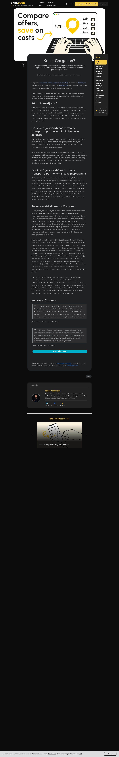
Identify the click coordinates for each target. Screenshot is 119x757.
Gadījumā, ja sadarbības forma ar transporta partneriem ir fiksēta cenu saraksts (100, 71)
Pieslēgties (103, 4)
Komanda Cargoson (98, 101)
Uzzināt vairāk (52, 754)
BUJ (88, 377)
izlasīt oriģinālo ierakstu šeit (64, 363)
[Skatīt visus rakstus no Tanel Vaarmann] (36, 398)
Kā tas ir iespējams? (99, 62)
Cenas (40, 5)
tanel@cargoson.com (72, 365)
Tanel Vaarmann (41, 75)
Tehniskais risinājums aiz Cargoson (100, 95)
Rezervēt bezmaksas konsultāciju (86, 4)
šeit (80, 754)
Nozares (41, 2)
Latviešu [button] (70, 4)
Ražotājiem (82, 83)
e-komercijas (63, 85)
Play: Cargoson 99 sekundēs (102, 111)
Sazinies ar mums (51, 5)
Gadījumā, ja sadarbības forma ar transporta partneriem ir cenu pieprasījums (100, 85)
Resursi (50, 2)
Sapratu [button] (110, 754)
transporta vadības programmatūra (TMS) (54, 83)
